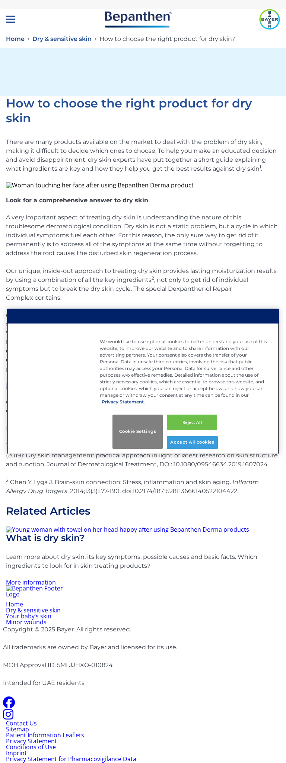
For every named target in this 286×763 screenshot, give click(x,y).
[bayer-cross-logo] (269, 19)
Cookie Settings (137, 431)
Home (15, 38)
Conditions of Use (31, 747)
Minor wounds (26, 622)
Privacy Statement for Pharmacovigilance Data (71, 759)
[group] (143, 556)
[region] (143, 381)
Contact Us (21, 723)
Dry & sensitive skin (62, 38)
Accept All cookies (192, 442)
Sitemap (17, 729)
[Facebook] (9, 705)
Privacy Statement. (123, 402)
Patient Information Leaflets (45, 735)
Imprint (16, 753)
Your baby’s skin (28, 616)
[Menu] (10, 19)
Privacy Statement (31, 741)
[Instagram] (8, 716)
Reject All (192, 422)
